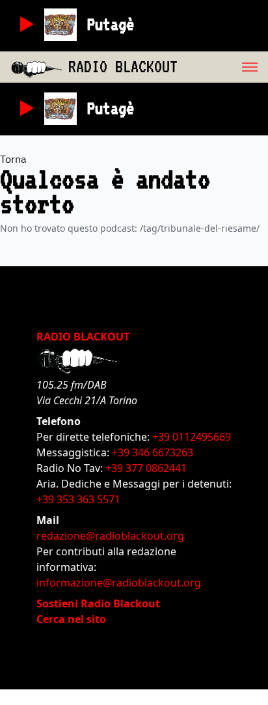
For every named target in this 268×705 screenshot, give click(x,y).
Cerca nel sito (71, 619)
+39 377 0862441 (146, 468)
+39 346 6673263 (152, 452)
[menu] (223, 67)
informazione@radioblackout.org (118, 582)
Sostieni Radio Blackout (98, 603)
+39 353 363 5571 (78, 499)
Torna (13, 158)
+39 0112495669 (191, 437)
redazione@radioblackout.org (110, 536)
